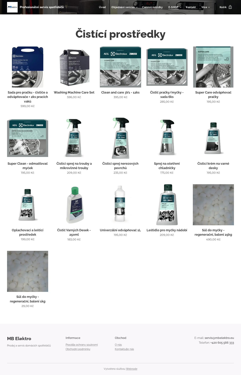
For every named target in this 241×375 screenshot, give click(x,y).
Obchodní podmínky (78, 349)
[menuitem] (103, 7)
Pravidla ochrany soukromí (82, 344)
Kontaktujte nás (124, 349)
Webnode (131, 368)
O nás (118, 344)
